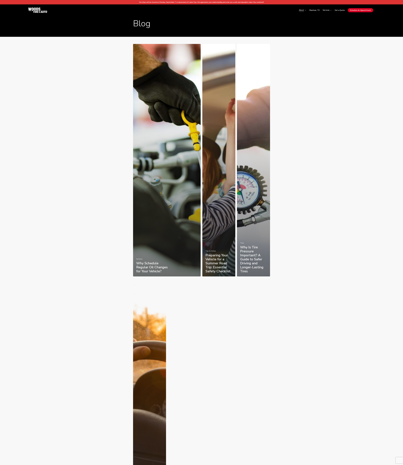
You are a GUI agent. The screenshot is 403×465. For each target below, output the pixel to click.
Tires (242, 243)
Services (139, 259)
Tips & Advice (210, 251)
